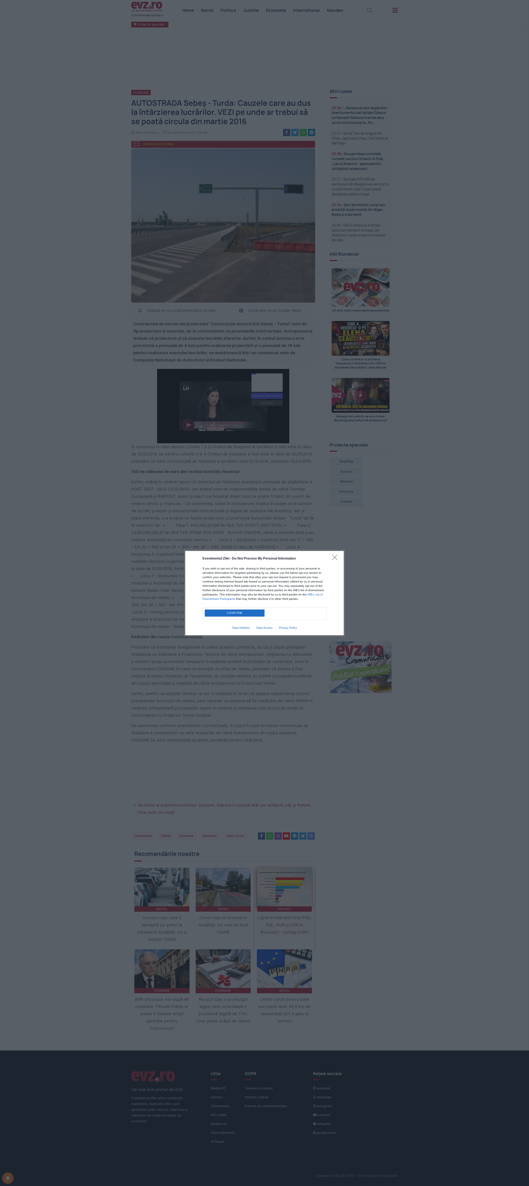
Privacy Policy (288, 627)
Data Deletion (241, 627)
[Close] (336, 559)
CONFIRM (234, 612)
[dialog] (264, 593)
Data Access (264, 627)
